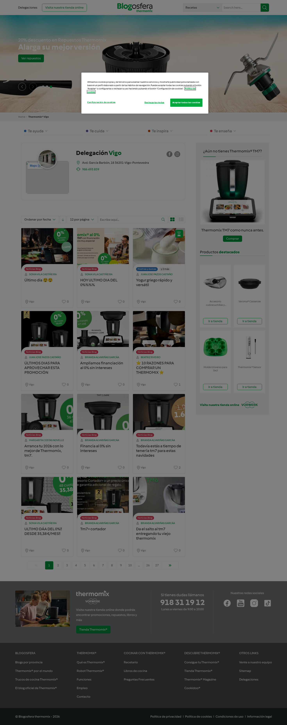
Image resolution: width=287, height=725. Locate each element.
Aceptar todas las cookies (186, 102)
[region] (144, 93)
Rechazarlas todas (154, 102)
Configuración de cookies (101, 102)
